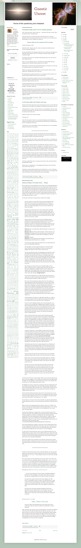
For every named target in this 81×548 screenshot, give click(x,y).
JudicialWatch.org (66, 115)
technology (15, 332)
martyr (17, 259)
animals (17, 139)
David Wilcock (9, 179)
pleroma (9, 301)
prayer (17, 303)
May (65, 62)
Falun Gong (15, 201)
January (65, 69)
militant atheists (16, 263)
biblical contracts (14, 152)
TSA (30, 98)
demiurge (15, 181)
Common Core (15, 172)
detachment (8, 182)
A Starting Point (65, 78)
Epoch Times (10, 104)
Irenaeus (14, 242)
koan (12, 248)
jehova (8, 244)
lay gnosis (16, 251)
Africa (14, 136)
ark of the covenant (11, 144)
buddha (15, 159)
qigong (16, 308)
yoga (11, 356)
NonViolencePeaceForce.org (68, 117)
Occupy (16, 279)
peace (8, 289)
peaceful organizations (14, 289)
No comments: (35, 97)
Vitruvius (8, 349)
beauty (10, 151)
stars (16, 326)
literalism (15, 253)
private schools (14, 306)
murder (13, 268)
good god (15, 222)
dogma (8, 186)
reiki (17, 311)
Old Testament (14, 281)
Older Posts (55, 530)
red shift (8, 311)
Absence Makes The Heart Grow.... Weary (35, 183)
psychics (12, 308)
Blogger (45, 539)
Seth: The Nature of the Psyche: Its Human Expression (68, 138)
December (66, 41)
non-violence (9, 277)
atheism (13, 148)
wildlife (8, 353)
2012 (11, 133)
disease (8, 184)
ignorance (15, 237)
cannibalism (12, 162)
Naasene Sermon (65, 97)
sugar (9, 329)
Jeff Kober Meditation (12, 124)
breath (12, 159)
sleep (10, 323)
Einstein (12, 193)
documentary (15, 184)
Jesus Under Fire (65, 136)
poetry (9, 302)
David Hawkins (14, 178)
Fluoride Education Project (13, 107)
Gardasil (16, 207)
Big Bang (8, 153)
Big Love (13, 153)
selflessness (9, 321)
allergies (15, 137)
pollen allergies (9, 303)
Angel (15, 29)
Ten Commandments (14, 333)
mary (9, 261)
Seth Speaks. (32, 454)
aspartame (8, 146)
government (27, 98)
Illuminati (12, 239)
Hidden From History (66, 114)
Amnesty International (10, 138)
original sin (12, 284)
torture (16, 337)
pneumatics (16, 301)
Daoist (16, 177)
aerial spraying (9, 136)
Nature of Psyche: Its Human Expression (39, 469)
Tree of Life (14, 338)
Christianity (15, 168)
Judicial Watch (11, 247)
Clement (13, 171)
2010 (7, 133)
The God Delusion (66, 141)
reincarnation (10, 312)
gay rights (13, 209)
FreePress (10, 108)
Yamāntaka (15, 354)
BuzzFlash (10, 101)
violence (8, 348)
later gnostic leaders (10, 249)
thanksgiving (9, 334)
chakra (15, 164)
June (65, 60)
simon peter (12, 322)
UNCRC (13, 342)
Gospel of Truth (14, 224)
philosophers (14, 294)
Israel (12, 243)
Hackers (17, 228)
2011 (64, 38)
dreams (29, 177)
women (12, 353)
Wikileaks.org (65, 126)
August (65, 57)
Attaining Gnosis (66, 77)
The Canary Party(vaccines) (13, 116)
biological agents (14, 154)
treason (8, 338)
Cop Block (64, 106)
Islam (8, 243)
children (16, 167)
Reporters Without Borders (13, 114)
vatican (15, 346)
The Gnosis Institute (66, 123)
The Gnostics (65, 140)
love (7, 257)
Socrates (17, 323)
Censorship (9, 164)
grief (16, 227)
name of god (11, 271)
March (65, 66)
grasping (12, 227)
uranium (13, 344)
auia (17, 148)
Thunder (64, 101)
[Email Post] (40, 97)
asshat (13, 146)
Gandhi (12, 207)
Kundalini (15, 248)
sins (7, 323)
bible (8, 152)
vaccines (16, 344)
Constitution (15, 174)
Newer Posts (24, 530)
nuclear (17, 277)
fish (10, 203)
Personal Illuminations (34, 177)
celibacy (15, 163)
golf (11, 222)
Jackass (16, 243)
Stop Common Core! (66, 121)
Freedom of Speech (13, 206)
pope (14, 303)
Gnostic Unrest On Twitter (13, 79)
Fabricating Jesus (66, 131)
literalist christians (11, 254)
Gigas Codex (15, 211)
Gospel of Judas (65, 87)
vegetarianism (9, 347)
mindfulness (10, 264)
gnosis (11, 212)
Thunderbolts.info (66, 152)
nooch (13, 277)
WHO (10, 352)
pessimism (8, 294)
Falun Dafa (65, 111)
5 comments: (35, 526)
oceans (8, 281)
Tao (7, 332)
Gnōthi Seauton (33, 527)
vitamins (16, 348)
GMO (8, 212)
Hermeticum (14, 233)
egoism (16, 192)
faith (11, 201)
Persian (8, 291)
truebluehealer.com (10, 339)
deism (11, 181)
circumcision (9, 171)
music (16, 268)
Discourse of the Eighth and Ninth (12, 183)
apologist (15, 142)
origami (16, 283)
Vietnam (15, 347)
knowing (8, 248)
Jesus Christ (16, 245)
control (8, 176)
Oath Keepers (12, 279)
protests (14, 307)
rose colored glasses (10, 313)
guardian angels (9, 228)
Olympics (8, 282)
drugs (15, 188)
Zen (16, 357)
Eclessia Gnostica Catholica (12, 191)
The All (14, 334)
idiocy (10, 237)
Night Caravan (29, 499)
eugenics (10, 196)
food (8, 204)
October (65, 53)
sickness (8, 322)
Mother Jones (10, 111)
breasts (8, 159)
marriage (13, 259)
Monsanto (8, 267)
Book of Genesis (10, 157)
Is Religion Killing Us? (67, 134)
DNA (11, 184)
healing (9, 229)
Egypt (8, 193)
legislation (10, 252)
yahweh (8, 354)
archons (13, 143)
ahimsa (11, 137)
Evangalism (9, 197)
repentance (15, 312)
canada (8, 162)
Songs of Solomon (66, 100)
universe (8, 344)
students (14, 328)
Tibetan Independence (10, 337)
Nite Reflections (11, 127)
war (12, 349)
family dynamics (10, 202)
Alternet (9, 99)
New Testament (15, 273)
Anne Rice (10, 141)
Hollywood (15, 234)
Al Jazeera (10, 98)
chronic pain (14, 169)
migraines (10, 263)
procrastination (9, 307)
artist (16, 144)
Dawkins (15, 179)
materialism (15, 261)
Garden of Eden (10, 208)
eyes (8, 201)
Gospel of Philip (10, 223)
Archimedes (8, 143)
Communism (10, 173)
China (10, 168)
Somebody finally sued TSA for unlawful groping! (37, 29)
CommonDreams (11, 102)
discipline (14, 182)
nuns (8, 278)
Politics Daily (14, 302)
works (16, 353)
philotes (8, 295)
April (65, 64)
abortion (15, 133)
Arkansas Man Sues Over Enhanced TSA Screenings (40, 42)
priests (8, 306)
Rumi (16, 313)
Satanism (8, 316)
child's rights (10, 167)
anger (13, 139)
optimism (13, 282)
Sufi (17, 328)
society (13, 323)
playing (15, 299)
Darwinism (9, 178)
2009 (64, 72)
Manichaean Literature (11, 258)
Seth (37, 527)
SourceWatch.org (66, 120)
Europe (15, 196)
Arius (17, 143)
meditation (16, 262)
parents (16, 288)
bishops (8, 156)
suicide (13, 329)
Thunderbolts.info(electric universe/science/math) (12, 118)
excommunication (9, 198)
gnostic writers (27, 527)
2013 (64, 34)
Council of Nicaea (14, 176)
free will (16, 204)
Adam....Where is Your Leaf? (40, 501)
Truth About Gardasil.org (67, 124)
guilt (13, 228)
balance (17, 149)
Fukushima (8, 207)
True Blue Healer (11, 128)
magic (16, 257)
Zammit (13, 357)
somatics (12, 324)
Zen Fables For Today (66, 147)
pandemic (12, 287)
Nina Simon (10, 276)
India (16, 239)
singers (16, 322)
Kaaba (16, 247)
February (65, 68)
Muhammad (9, 268)
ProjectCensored (11, 113)
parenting (11, 288)
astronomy (9, 148)
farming (16, 202)
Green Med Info (11, 110)
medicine (8, 262)
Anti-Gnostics (16, 141)
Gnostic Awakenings (66, 112)
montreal (15, 267)
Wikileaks (15, 352)
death (26, 177)
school (13, 316)
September (66, 55)
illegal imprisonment (11, 238)
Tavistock (11, 332)
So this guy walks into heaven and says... (34, 102)
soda (8, 324)
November (66, 43)
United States (14, 343)
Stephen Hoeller (12, 327)
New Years (10, 274)
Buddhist (8, 161)
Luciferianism (12, 257)
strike (11, 328)
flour (16, 203)
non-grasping (15, 276)
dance (13, 177)
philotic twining (14, 295)
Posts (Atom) (29, 532)
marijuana (8, 259)
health (13, 229)
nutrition (12, 278)
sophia (13, 326)
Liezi (15, 252)
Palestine (8, 287)
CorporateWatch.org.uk (67, 108)
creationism (9, 177)
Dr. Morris (15, 187)
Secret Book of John (14, 318)
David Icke (64, 109)
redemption (13, 311)
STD (7, 327)
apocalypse (10, 142)
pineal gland (49, 169)
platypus (10, 299)
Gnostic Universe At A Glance (68, 80)
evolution (15, 197)
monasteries (8, 266)
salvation (14, 314)
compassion (15, 173)
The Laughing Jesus (66, 143)
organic (12, 283)
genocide (9, 211)
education (9, 192)
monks (15, 266)
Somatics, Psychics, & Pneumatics (66, 82)
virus (12, 348)
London (11, 256)
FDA (8, 203)
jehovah (12, 244)
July (65, 59)
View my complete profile (11, 46)
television (8, 333)
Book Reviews (14, 158)
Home (40, 530)
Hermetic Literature (66, 94)
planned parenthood (15, 298)
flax (13, 203)
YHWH (8, 356)
